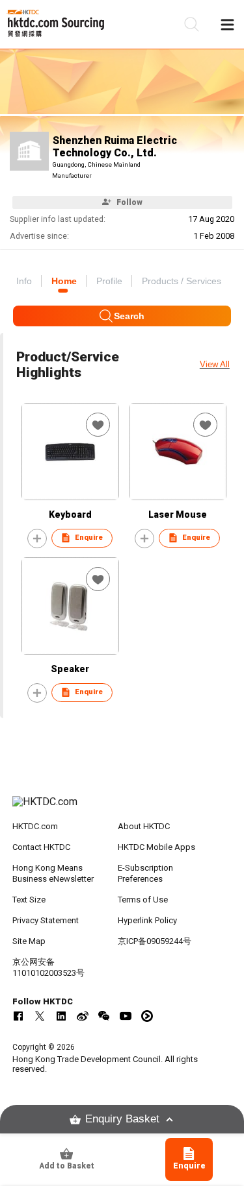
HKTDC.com (35, 826)
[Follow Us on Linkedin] (61, 1016)
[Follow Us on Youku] (147, 1016)
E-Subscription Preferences (145, 873)
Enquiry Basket (122, 1119)
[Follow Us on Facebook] (18, 1016)
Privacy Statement (45, 920)
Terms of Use (143, 899)
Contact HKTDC (41, 847)
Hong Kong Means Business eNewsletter (53, 873)
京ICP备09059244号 (154, 941)
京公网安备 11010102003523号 (48, 967)
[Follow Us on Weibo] (82, 1016)
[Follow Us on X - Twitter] (40, 1016)
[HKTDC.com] (122, 808)
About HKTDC (144, 826)
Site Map (29, 941)
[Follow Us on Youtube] (125, 1016)
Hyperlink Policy (147, 920)
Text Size (29, 899)
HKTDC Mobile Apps (156, 847)
